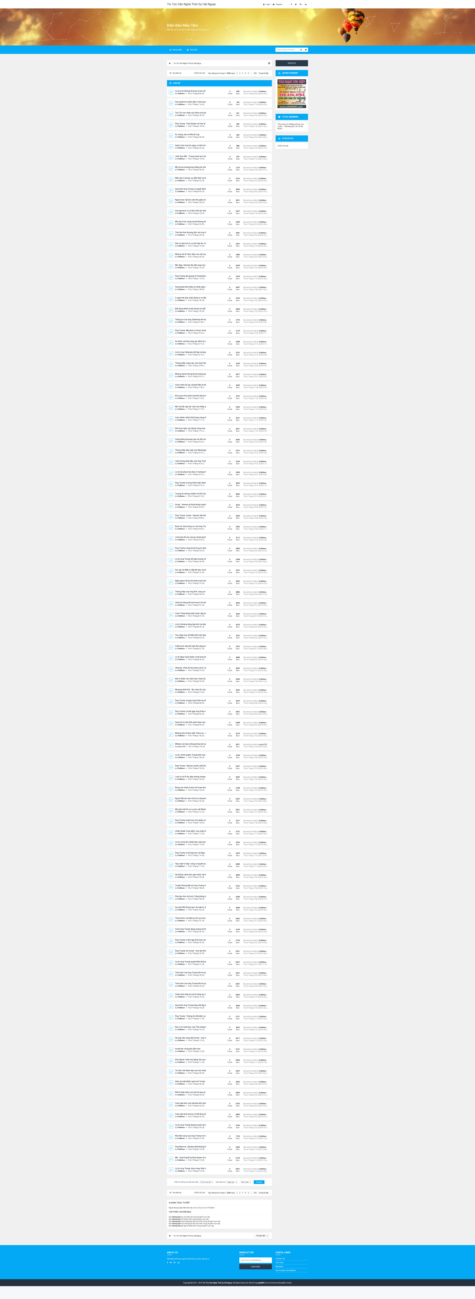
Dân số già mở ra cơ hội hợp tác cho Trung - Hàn (197, 243)
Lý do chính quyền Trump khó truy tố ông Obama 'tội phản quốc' (203, 755)
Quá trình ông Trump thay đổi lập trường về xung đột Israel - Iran (204, 1005)
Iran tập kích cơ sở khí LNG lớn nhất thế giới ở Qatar (198, 211)
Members (279, 1266)
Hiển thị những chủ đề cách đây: (186, 1182)
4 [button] (245, 73)
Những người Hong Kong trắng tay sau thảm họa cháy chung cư (204, 374)
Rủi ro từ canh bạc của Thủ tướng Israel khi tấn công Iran (200, 1027)
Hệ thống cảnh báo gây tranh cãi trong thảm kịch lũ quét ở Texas (204, 874)
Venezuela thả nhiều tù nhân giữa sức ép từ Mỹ (196, 287)
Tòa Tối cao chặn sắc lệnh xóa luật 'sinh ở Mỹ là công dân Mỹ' (203, 113)
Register (279, 4)
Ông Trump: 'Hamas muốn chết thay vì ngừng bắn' (197, 766)
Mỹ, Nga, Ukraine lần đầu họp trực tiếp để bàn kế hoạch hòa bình (204, 265)
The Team (280, 1262)
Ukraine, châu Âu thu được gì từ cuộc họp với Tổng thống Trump (203, 668)
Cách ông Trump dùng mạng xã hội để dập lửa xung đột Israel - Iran (205, 929)
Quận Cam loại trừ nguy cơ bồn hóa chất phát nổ (196, 145)
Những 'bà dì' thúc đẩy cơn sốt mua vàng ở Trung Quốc (199, 254)
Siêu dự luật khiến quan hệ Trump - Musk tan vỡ (196, 1081)
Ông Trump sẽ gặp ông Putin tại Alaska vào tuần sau (198, 700)
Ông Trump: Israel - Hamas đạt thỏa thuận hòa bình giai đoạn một (204, 515)
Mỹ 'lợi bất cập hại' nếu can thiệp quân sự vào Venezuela (200, 406)
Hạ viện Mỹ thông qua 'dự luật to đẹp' (192, 907)
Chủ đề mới (177, 73)
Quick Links (177, 50)
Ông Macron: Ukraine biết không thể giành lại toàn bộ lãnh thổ (203, 1147)
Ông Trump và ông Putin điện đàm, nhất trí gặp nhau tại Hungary (204, 483)
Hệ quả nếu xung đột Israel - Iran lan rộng (193, 1038)
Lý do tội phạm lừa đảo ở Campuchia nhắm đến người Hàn (201, 472)
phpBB (260, 1283)
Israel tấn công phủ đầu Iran (187, 1049)
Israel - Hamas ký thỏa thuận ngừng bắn (193, 504)
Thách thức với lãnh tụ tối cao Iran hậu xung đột (196, 918)
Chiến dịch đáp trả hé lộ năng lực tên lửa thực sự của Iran (201, 994)
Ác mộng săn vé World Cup (187, 134)
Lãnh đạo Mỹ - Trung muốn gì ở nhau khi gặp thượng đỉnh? (201, 156)
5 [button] (248, 73)
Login (268, 4)
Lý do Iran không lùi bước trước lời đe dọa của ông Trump (200, 91)
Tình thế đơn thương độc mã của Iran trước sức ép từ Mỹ (200, 232)
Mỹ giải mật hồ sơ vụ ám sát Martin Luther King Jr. (197, 809)
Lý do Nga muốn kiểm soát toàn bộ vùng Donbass (197, 657)
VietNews (181, 93)
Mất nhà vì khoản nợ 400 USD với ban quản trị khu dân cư (200, 178)
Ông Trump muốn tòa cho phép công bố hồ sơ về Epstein (200, 820)
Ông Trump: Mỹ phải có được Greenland (193, 330)
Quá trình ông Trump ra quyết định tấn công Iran (196, 189)
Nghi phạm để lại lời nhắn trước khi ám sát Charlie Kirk (199, 581)
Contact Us (280, 1258)
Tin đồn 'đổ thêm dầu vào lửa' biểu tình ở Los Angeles (199, 1070)
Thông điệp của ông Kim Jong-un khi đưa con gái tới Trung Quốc (204, 591)
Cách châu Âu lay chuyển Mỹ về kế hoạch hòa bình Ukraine (201, 385)
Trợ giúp (193, 50)
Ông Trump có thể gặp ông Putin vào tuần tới (195, 711)
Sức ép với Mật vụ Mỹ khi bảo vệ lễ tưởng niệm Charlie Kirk (201, 570)
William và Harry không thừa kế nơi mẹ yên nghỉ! (196, 744)
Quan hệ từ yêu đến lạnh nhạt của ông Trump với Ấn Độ (200, 722)
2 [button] (239, 73)
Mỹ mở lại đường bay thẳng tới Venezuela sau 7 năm (198, 167)
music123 (181, 747)
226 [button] (255, 73)
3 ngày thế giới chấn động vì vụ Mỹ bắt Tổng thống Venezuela (202, 298)
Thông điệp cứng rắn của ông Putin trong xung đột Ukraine (201, 363)
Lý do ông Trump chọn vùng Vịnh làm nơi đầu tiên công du (201, 1168)
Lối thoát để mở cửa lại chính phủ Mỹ (191, 537)
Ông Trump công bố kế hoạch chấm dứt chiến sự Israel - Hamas (204, 548)
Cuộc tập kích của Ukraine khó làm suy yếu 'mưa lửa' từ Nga (202, 1103)
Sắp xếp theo (221, 1182)
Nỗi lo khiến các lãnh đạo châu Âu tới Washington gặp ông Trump (204, 679)
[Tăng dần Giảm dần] (245, 1182)
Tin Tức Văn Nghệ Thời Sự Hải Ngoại (191, 4)
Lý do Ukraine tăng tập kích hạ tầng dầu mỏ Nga (196, 624)
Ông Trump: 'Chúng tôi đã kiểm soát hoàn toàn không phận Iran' (204, 1016)
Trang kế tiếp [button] (263, 73)
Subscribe (255, 1267)
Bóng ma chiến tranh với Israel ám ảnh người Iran (197, 787)
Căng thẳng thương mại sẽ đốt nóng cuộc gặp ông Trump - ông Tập (205, 439)
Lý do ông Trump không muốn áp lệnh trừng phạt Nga (199, 1125)
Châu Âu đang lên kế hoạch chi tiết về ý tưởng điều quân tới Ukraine (205, 602)
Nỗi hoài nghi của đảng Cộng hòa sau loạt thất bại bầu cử (201, 428)
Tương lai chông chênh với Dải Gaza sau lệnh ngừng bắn (200, 493)
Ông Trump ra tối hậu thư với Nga (190, 853)
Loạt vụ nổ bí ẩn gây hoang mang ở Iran (193, 776)
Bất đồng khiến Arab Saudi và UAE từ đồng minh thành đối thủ (202, 308)
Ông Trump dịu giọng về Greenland (190, 276)
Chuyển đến (261, 1236)
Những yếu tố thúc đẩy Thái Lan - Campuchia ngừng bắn (200, 733)
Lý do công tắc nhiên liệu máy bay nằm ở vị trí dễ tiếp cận (200, 842)
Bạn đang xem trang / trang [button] (221, 73)
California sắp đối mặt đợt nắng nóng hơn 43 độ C (197, 646)
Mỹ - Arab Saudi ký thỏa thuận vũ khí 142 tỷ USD (196, 1157)
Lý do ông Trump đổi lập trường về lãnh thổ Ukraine (198, 559)
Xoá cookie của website (286, 1270)
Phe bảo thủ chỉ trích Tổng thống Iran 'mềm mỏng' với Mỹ (200, 896)
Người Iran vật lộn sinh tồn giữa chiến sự (193, 200)
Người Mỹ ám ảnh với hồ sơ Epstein (191, 798)
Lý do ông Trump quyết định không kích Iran (194, 961)
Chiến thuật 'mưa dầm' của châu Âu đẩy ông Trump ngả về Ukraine (205, 831)
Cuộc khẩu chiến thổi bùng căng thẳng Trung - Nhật (198, 417)
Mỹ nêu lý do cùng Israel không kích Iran (193, 221)
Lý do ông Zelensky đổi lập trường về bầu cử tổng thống (200, 352)
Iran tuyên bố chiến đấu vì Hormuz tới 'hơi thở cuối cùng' (200, 102)
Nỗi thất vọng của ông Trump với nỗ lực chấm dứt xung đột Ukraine (205, 1136)
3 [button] (242, 73)
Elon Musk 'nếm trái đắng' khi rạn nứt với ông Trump (198, 1059)
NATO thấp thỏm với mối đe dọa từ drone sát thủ (196, 1092)
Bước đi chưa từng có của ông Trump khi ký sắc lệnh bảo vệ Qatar (205, 526)
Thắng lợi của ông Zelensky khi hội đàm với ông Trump (200, 319)
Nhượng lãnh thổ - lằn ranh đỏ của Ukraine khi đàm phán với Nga (204, 689)
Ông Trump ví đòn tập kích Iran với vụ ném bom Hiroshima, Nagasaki (206, 940)
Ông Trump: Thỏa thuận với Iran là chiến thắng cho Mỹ (199, 123)
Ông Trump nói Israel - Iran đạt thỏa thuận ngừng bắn (199, 951)
